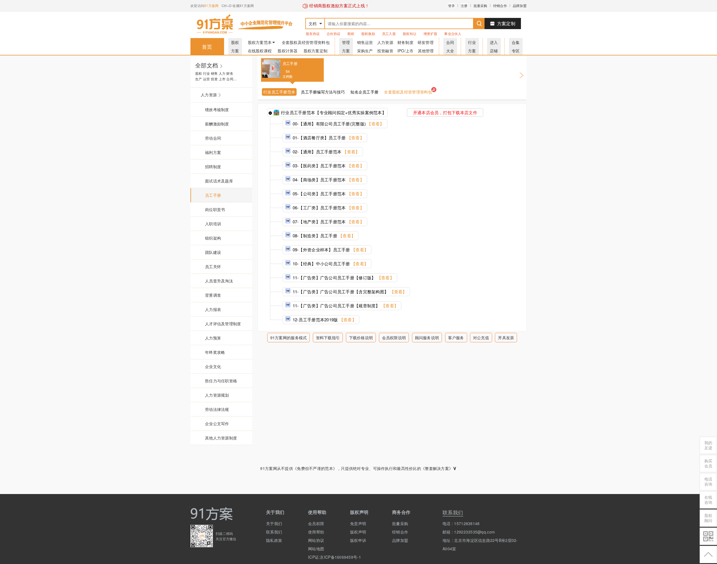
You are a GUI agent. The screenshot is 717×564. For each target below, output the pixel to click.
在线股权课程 (260, 50)
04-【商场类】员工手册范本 (327, 179)
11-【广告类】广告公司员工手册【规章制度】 (344, 305)
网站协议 (316, 540)
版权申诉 (358, 540)
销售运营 (365, 42)
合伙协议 (333, 33)
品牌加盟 (520, 5)
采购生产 (365, 50)
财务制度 (405, 42)
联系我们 (274, 532)
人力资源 (385, 42)
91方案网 (211, 5)
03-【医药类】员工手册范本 (327, 166)
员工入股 (389, 33)
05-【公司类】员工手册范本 (327, 193)
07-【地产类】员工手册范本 (327, 221)
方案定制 (506, 23)
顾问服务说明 (427, 337)
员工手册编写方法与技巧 (323, 92)
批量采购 (480, 5)
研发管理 (426, 42)
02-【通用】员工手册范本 (325, 152)
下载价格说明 (361, 337)
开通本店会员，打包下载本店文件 (445, 112)
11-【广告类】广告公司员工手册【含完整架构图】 (349, 291)
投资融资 (385, 50)
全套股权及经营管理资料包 (306, 42)
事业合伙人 (452, 33)
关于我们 (274, 523)
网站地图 (316, 548)
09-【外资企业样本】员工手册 (329, 249)
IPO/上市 (405, 50)
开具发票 (506, 337)
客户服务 (456, 337)
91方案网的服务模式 (288, 337)
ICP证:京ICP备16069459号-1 (325, 557)
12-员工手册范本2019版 (323, 319)
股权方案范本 (260, 42)
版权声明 (358, 532)
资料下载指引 (328, 337)
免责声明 (358, 523)
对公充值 (481, 337)
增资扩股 (430, 33)
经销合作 (500, 5)
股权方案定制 (316, 50)
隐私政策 (274, 540)
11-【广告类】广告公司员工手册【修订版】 (342, 277)
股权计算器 (287, 50)
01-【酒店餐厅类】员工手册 (327, 138)
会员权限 (316, 523)
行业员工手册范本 (279, 92)
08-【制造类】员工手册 (323, 235)
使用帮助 (316, 532)
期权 (350, 33)
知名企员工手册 (364, 92)
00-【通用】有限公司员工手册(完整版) (337, 124)
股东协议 (313, 33)
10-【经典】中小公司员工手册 (329, 263)
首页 (207, 46)
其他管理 (426, 50)
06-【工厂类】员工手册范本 (327, 207)
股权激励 (368, 33)
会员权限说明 (394, 337)
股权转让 (409, 33)
